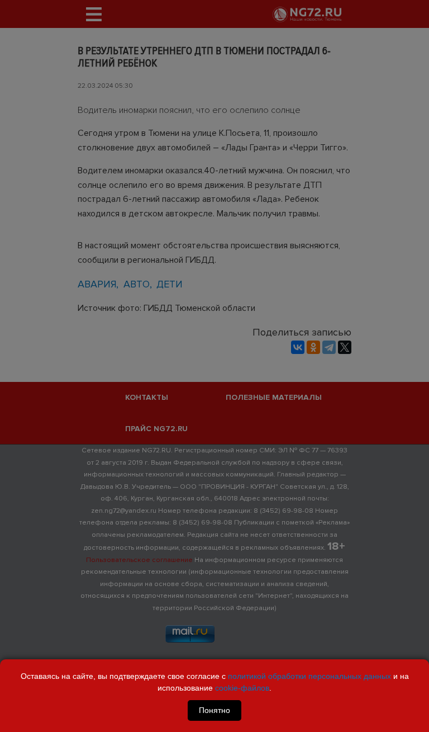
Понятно (214, 710)
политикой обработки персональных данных (309, 676)
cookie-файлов (242, 687)
